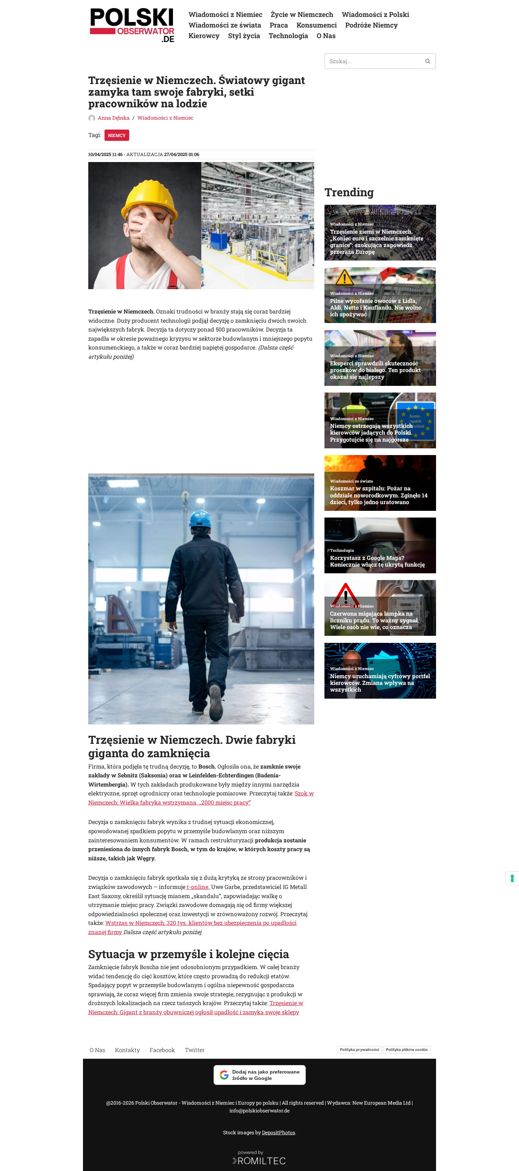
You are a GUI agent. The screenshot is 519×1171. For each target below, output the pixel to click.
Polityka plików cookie (407, 1049)
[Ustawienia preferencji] (512, 878)
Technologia (288, 35)
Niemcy (117, 135)
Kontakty (127, 1049)
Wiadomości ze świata (225, 24)
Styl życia (244, 35)
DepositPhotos (278, 1132)
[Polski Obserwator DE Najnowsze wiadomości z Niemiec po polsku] (132, 25)
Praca (279, 24)
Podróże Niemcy (371, 24)
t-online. (197, 886)
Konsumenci (317, 24)
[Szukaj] (428, 61)
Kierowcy (204, 35)
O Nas (326, 35)
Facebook (162, 1049)
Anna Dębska (114, 117)
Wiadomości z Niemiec (225, 14)
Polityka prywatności (359, 1049)
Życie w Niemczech (302, 14)
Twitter (195, 1049)
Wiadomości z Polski (375, 14)
